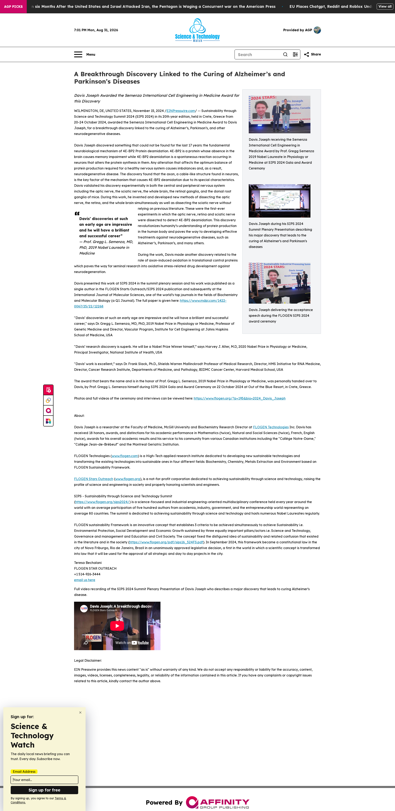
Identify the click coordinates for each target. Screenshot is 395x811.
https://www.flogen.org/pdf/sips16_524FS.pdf (166, 542)
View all (385, 6)
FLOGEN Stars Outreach (93, 479)
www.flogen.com (125, 456)
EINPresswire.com (180, 111)
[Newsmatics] (48, 421)
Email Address (24, 772)
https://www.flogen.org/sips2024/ (102, 502)
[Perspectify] (48, 400)
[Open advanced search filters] (295, 54)
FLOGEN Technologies (271, 427)
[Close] (80, 712)
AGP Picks (13, 7)
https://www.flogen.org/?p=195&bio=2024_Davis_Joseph (240, 398)
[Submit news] (48, 390)
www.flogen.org (127, 479)
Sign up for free (44, 790)
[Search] (285, 54)
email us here (84, 580)
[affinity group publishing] (48, 411)
